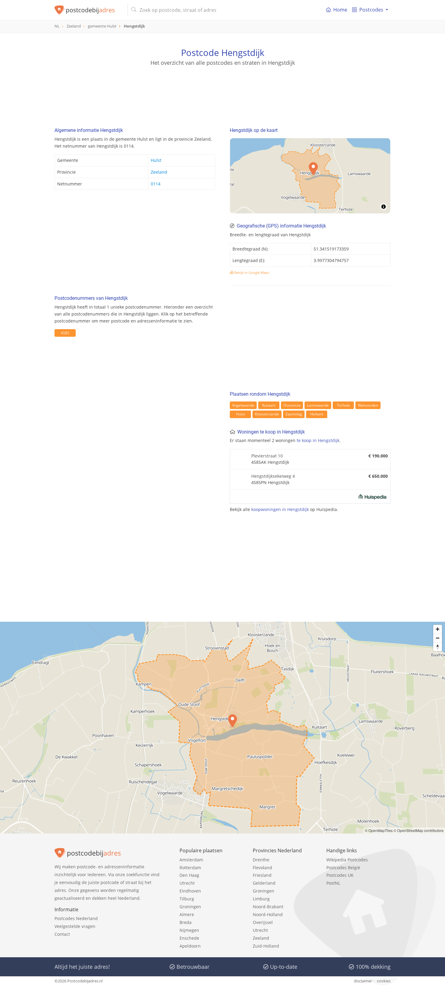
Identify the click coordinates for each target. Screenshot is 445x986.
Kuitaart (268, 405)
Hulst (156, 160)
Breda (186, 922)
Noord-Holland (268, 914)
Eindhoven (190, 891)
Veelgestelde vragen (74, 926)
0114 (155, 184)
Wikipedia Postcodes (347, 860)
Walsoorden (368, 405)
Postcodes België (343, 867)
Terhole (343, 405)
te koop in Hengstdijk (318, 440)
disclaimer (363, 981)
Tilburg (187, 899)
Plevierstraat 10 (267, 456)
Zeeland (159, 172)
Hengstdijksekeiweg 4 (273, 476)
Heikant (316, 414)
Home (340, 9)
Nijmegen (189, 930)
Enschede (189, 938)
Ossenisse (292, 405)
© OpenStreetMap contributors (418, 830)
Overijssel (263, 922)
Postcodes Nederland (76, 918)
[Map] (222, 728)
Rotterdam (190, 867)
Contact (62, 934)
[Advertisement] (222, 93)
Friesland (262, 875)
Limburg (261, 899)
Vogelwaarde (243, 405)
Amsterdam (191, 860)
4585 (65, 333)
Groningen (190, 906)
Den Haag (189, 875)
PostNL (333, 883)
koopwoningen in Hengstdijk (280, 509)
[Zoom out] (437, 638)
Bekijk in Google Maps (251, 272)
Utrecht (187, 883)
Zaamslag (293, 414)
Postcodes (371, 9)
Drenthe (261, 860)
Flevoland (262, 867)
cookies (384, 981)
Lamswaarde (318, 405)
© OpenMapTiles (379, 830)
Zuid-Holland (266, 946)
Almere (187, 914)
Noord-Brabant (268, 906)
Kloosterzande (267, 414)
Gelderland (264, 883)
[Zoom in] (437, 629)
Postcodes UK (340, 875)
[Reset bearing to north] (437, 646)
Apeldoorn (190, 946)
